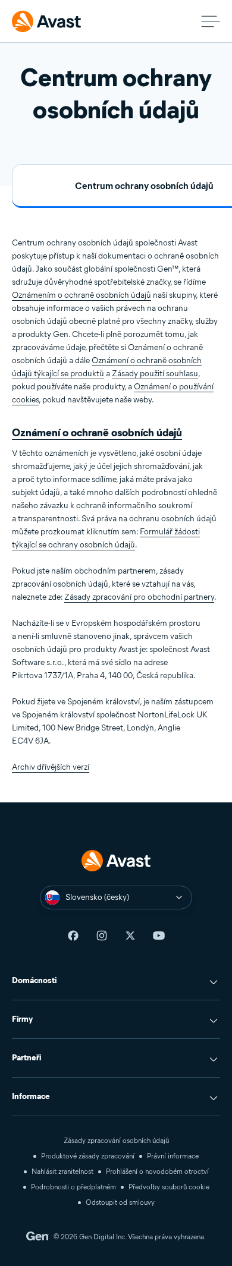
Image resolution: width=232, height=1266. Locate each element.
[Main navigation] (210, 21)
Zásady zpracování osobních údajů (116, 1140)
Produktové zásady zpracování (87, 1155)
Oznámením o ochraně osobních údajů (81, 295)
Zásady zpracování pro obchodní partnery (139, 597)
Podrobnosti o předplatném (73, 1186)
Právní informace (173, 1155)
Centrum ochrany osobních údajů (144, 185)
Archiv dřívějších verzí (50, 767)
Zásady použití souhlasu (155, 374)
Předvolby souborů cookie (168, 1186)
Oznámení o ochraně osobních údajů (97, 432)
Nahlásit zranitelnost (62, 1171)
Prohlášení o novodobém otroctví (157, 1171)
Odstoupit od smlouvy (120, 1202)
